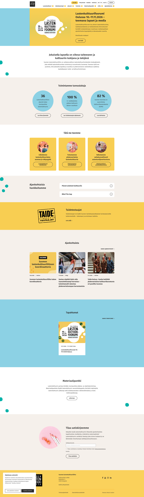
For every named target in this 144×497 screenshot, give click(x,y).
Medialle (88, 2)
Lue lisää (68, 220)
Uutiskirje (94, 2)
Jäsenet (70, 6)
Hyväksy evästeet (27, 490)
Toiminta (78, 6)
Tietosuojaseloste (63, 492)
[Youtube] (105, 478)
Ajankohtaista (108, 6)
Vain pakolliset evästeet (13, 490)
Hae (104, 2)
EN (98, 2)
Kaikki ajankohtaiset (107, 249)
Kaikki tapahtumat (107, 318)
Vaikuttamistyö (59, 6)
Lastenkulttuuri (47, 6)
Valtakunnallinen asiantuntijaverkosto (101, 164)
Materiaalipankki (89, 6)
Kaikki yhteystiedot (64, 484)
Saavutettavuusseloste (78, 492)
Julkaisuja (72, 398)
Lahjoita (111, 2)
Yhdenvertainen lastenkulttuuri (72, 164)
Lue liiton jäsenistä (43, 115)
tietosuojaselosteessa (100, 449)
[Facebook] (102, 478)
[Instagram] (108, 478)
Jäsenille (75, 2)
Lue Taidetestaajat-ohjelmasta (72, 115)
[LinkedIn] (111, 478)
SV (101, 2)
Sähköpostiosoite (70, 443)
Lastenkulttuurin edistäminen (43, 164)
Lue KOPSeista (101, 115)
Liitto (99, 6)
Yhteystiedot (82, 2)
